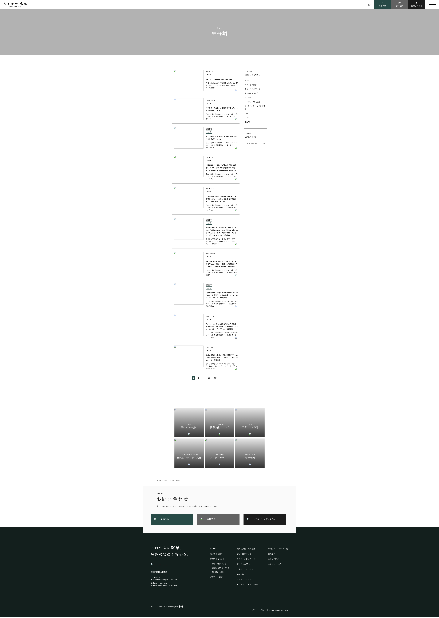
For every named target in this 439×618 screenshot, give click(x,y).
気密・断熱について (219, 564)
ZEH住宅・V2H (218, 572)
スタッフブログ (251, 85)
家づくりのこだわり (252, 89)
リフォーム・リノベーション (249, 584)
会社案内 (271, 553)
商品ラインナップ (244, 579)
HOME (213, 548)
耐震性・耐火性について (220, 568)
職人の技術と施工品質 (246, 548)
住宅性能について (217, 559)
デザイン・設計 (216, 576)
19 (209, 378)
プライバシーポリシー (259, 610)
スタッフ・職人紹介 (252, 102)
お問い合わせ (416, 5)
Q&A (246, 113)
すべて (247, 80)
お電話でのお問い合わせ (264, 519)
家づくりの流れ (243, 564)
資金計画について (244, 553)
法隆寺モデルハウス (245, 569)
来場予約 (382, 5)
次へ (215, 378)
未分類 (209, 75)
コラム (247, 117)
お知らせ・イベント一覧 (278, 548)
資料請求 (399, 5)
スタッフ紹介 (273, 559)
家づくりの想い (216, 553)
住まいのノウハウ (251, 93)
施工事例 (248, 97)
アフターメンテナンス (246, 559)
